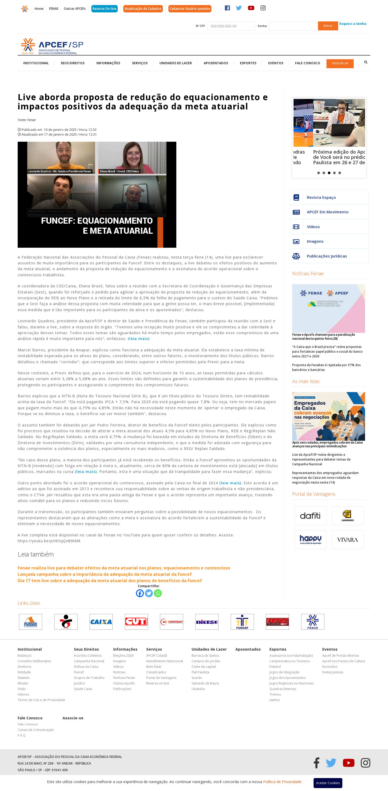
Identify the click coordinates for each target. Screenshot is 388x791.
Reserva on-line (157, 683)
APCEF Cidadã (156, 655)
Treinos (275, 694)
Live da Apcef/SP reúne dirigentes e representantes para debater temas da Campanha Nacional (321, 459)
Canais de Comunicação (36, 730)
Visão (22, 689)
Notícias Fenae (308, 273)
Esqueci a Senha (352, 23)
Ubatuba (198, 689)
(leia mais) (139, 338)
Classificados (156, 672)
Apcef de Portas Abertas (340, 655)
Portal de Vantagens (313, 494)
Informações (108, 63)
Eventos (275, 63)
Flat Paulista (200, 672)
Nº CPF (200, 26)
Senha (262, 26)
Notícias (119, 672)
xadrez (274, 700)
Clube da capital (204, 666)
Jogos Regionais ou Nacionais (291, 683)
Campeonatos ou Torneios (289, 661)
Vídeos (313, 226)
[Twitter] (149, 593)
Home (39, 8)
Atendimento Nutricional (164, 661)
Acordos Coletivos (88, 655)
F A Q (22, 735)
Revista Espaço (321, 197)
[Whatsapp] (158, 593)
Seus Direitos (72, 63)
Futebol (275, 666)
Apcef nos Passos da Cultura (343, 661)
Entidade (24, 672)
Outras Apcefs (124, 683)
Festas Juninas (332, 672)
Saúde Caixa (83, 689)
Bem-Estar (154, 666)
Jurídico (79, 683)
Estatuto (24, 677)
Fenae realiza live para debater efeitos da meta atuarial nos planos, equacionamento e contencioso (124, 568)
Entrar (328, 26)
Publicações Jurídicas (327, 256)
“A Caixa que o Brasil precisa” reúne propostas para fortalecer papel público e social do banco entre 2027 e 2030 (327, 351)
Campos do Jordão (206, 661)
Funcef (79, 672)
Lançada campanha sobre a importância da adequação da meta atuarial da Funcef (105, 574)
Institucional (36, 63)
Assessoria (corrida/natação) (291, 655)
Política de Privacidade (282, 781)
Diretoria (24, 666)
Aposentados (216, 63)
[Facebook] (140, 593)
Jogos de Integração (284, 672)
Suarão (197, 677)
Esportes (248, 63)
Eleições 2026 (123, 655)
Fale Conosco (307, 63)
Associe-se (340, 63)
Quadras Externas (282, 689)
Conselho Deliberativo (34, 661)
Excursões (329, 666)
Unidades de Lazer (175, 63)
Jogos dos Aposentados (287, 677)
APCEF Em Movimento (328, 211)
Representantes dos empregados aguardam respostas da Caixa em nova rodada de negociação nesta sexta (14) (325, 478)
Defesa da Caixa (86, 666)
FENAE (53, 8)
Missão (23, 683)
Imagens (315, 241)
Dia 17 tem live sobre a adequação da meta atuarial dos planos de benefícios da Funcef (110, 580)
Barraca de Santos (205, 655)
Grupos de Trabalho (89, 677)
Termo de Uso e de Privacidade (41, 700)
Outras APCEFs (75, 8)
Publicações (122, 689)
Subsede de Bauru (205, 683)
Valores (23, 694)
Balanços (24, 655)
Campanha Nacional (89, 661)
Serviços (140, 63)
